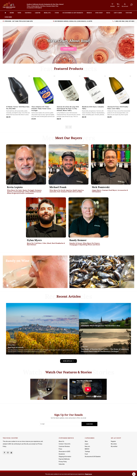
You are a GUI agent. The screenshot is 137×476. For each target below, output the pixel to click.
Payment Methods (64, 459)
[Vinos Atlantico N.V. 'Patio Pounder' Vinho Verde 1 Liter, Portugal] (18, 90)
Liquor (37, 12)
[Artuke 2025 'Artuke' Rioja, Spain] (119, 90)
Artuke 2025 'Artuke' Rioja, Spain (118, 107)
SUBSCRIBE (8, 17)
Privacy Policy (63, 461)
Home (12, 12)
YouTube (129, 12)
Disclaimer (62, 454)
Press (60, 449)
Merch (89, 12)
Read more (88, 474)
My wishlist (114, 446)
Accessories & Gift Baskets (72, 12)
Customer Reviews (64, 446)
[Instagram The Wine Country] (8, 452)
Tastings (28, 12)
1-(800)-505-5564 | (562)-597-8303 (124, 21)
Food (57, 12)
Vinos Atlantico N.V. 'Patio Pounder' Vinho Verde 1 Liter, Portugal (16, 108)
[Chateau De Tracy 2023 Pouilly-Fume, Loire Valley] (94, 90)
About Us (61, 441)
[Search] (131, 4)
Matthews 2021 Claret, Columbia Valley (67, 107)
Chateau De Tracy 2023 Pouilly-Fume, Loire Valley (92, 107)
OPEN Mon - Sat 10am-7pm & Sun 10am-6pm (18, 21)
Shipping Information (65, 456)
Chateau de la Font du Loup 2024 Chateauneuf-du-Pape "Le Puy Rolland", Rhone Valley (42, 108)
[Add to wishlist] (29, 76)
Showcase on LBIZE (64, 451)
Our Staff (99, 12)
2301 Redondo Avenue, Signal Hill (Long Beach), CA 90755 (73, 21)
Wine (19, 12)
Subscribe (62, 464)
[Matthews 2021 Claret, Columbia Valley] (68, 90)
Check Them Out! (68, 49)
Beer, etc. (47, 12)
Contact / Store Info (64, 444)
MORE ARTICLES (67, 361)
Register (113, 441)
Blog (108, 12)
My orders (114, 444)
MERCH (87, 449)
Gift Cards (118, 12)
